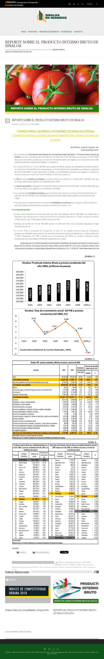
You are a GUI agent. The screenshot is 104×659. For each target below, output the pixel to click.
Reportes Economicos (24, 50)
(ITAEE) (61, 562)
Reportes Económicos (49, 32)
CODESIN (36, 124)
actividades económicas (72, 562)
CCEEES (65, 565)
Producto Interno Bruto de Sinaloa (70, 567)
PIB (41, 567)
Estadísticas (66, 32)
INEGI (79, 565)
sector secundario (89, 567)
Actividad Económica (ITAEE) (41, 50)
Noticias (13, 50)
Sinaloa (14, 570)
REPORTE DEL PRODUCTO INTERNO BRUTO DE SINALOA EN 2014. (74, 611)
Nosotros (32, 32)
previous (95, 572)
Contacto (78, 32)
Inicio (23, 32)
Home (7, 50)
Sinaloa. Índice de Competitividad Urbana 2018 (26, 610)
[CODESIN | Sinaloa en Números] (52, 15)
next (97, 572)
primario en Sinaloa (50, 567)
